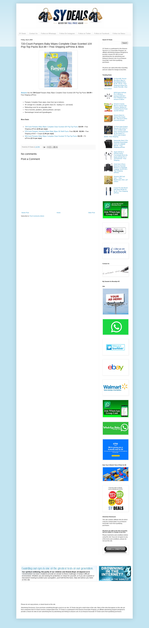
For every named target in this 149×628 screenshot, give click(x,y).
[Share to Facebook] (54, 147)
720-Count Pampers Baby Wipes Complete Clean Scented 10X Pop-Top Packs (51, 127)
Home (59, 212)
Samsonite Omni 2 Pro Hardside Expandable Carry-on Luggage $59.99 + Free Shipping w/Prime (121, 144)
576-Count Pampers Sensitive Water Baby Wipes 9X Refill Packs (47, 131)
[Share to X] (52, 147)
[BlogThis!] (50, 147)
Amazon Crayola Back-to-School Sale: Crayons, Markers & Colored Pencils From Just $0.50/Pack (120, 107)
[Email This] (48, 147)
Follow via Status (119, 33)
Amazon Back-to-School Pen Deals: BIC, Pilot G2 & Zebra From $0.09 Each (120, 117)
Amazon (24, 93)
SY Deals (22, 33)
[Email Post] (44, 147)
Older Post (91, 212)
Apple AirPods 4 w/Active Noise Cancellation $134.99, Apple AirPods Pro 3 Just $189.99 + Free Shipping (121, 156)
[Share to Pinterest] (57, 147)
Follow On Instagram (67, 33)
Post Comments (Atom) (37, 216)
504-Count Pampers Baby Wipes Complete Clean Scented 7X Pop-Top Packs (51, 136)
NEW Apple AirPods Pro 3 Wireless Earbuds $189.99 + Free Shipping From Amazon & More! (120, 96)
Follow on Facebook (101, 33)
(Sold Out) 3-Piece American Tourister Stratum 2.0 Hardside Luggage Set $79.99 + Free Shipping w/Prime (121, 168)
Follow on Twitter (84, 33)
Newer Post (25, 212)
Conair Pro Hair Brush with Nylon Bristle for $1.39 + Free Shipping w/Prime (121, 190)
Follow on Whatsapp (48, 33)
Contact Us (33, 33)
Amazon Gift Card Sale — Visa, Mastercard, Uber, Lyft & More (120, 179)
